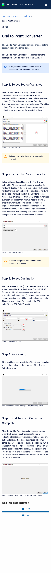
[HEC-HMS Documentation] (3, 4)
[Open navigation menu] (46, 5)
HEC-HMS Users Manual (19, 4)
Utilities (27, 16)
